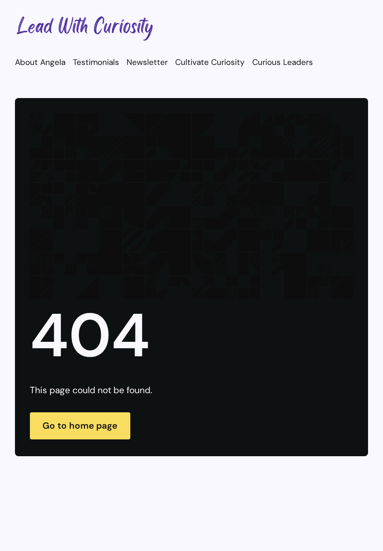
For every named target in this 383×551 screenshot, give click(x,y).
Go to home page (80, 425)
